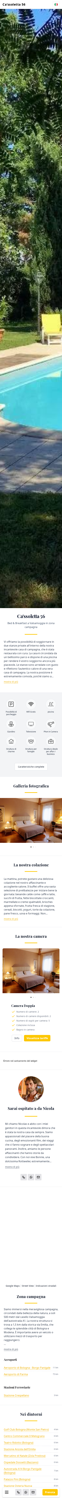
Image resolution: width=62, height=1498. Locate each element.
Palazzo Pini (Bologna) (17, 1479)
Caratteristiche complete (31, 766)
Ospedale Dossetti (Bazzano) (21, 1462)
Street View (28, 1285)
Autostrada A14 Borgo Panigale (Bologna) (22, 1470)
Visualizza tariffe (37, 1038)
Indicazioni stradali (46, 1285)
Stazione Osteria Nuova (18, 1486)
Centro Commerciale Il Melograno (24, 1436)
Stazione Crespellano (16, 1395)
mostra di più (11, 681)
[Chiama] (18, 1492)
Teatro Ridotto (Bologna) (18, 1442)
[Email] (33, 1492)
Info (16, 1038)
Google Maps (13, 1285)
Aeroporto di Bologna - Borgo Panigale (27, 1367)
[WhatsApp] (26, 1492)
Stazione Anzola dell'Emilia (20, 1449)
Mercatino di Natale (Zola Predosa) (24, 1455)
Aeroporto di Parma (16, 1374)
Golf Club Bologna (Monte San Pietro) (26, 1429)
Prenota (50, 1492)
